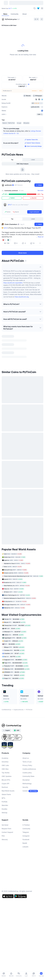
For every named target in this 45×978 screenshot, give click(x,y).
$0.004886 (16, 653)
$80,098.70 (14, 610)
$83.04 (15, 625)
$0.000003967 (15, 650)
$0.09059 (12, 632)
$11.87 (14, 641)
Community (26, 816)
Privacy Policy (27, 753)
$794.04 (13, 629)
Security (25, 775)
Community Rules (28, 764)
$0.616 (14, 660)
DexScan (5, 775)
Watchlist (5, 793)
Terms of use (27, 749)
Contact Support (7, 820)
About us (25, 746)
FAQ (3, 823)
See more (40, 202)
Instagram (26, 823)
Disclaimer (26, 768)
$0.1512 (14, 635)
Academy (5, 746)
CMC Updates (7, 764)
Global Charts (6, 782)
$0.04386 (14, 607)
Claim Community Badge (34, 158)
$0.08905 (15, 647)
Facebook (25, 827)
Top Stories (6, 760)
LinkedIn (25, 834)
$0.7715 (12, 644)
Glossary (5, 827)
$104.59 (13, 622)
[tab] (30, 65)
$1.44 (12, 616)
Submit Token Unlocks (33, 155)
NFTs (3, 786)
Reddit (24, 831)
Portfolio (4, 789)
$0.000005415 (16, 657)
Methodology (27, 771)
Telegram (25, 820)
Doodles (4, 797)
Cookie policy (27, 760)
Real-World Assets (8, 778)
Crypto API (5, 771)
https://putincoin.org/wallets (13, 295)
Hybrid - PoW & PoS (9, 135)
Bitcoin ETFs (6, 768)
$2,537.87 (15, 619)
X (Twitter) (26, 813)
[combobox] (22, 70)
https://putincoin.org (22, 309)
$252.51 (14, 663)
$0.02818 (14, 666)
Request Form (6, 816)
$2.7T (10, 8)
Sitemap (4, 800)
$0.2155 (14, 638)
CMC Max (5, 757)
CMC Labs (5, 753)
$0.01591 (17, 613)
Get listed (5, 813)
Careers (25, 778)
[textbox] (25, 218)
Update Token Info (32, 151)
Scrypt (19, 135)
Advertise (5, 749)
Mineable (26, 135)
